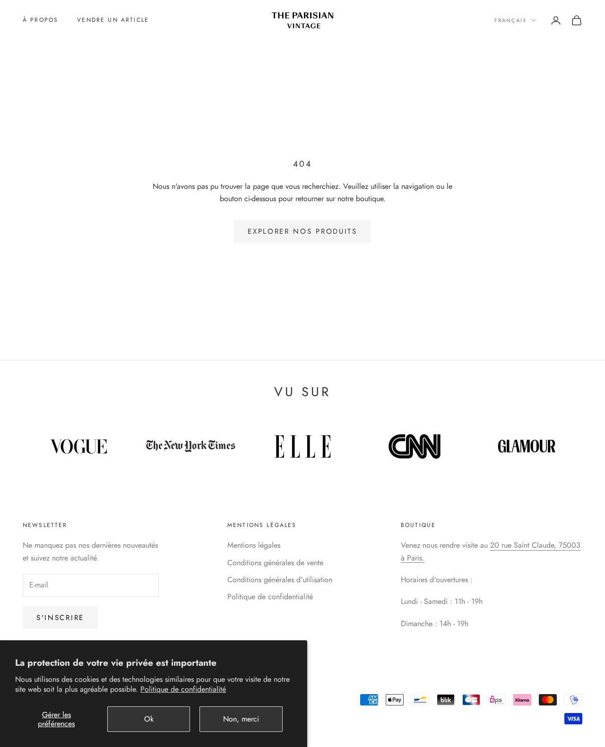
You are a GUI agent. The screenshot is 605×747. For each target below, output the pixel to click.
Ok (149, 718)
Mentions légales (253, 545)
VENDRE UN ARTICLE (113, 20)
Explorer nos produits (302, 231)
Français (510, 20)
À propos (40, 20)
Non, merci (241, 718)
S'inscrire (60, 617)
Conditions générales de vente (275, 562)
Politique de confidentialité (183, 689)
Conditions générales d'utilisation (279, 579)
